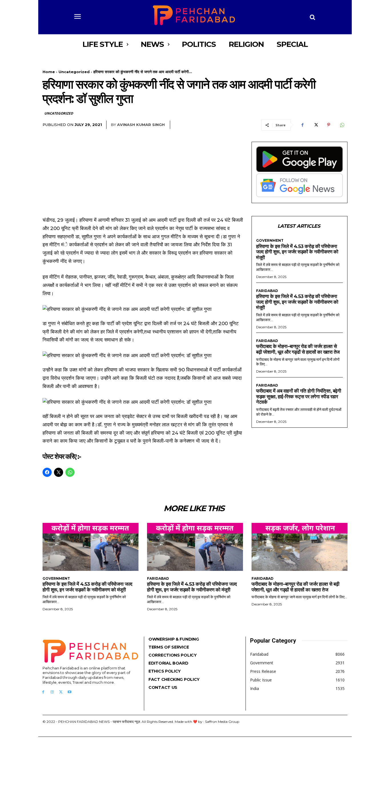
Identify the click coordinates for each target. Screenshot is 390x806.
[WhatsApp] (341, 125)
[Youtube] (70, 692)
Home (49, 71)
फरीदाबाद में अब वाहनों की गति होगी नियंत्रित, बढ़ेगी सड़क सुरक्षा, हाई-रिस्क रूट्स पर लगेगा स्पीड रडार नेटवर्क (298, 396)
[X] (315, 125)
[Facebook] (302, 125)
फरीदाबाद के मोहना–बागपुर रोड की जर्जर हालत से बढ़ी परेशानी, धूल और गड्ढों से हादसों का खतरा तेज (298, 349)
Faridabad (267, 291)
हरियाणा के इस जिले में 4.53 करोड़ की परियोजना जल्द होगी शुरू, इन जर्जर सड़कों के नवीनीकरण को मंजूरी (297, 251)
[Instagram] (52, 692)
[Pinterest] (328, 125)
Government (270, 241)
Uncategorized (74, 71)
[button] (312, 17)
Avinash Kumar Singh (141, 124)
